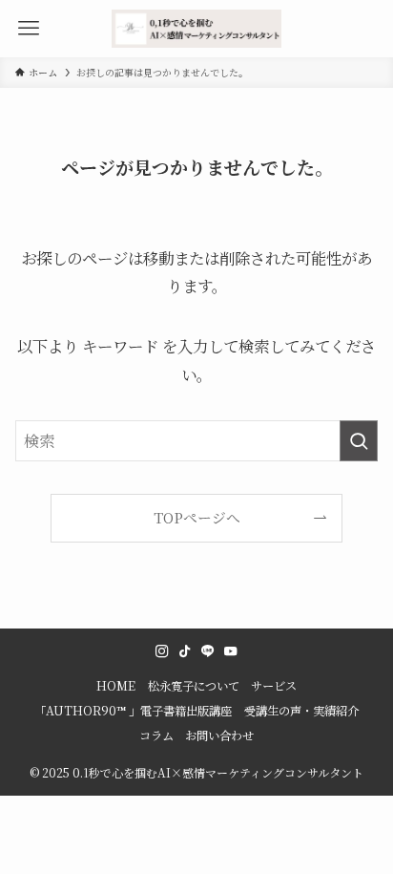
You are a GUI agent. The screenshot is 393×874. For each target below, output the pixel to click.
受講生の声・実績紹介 (301, 710)
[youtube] (230, 651)
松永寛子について (193, 685)
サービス (274, 685)
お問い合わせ (219, 735)
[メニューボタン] (28, 28)
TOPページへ (197, 517)
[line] (208, 651)
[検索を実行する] (359, 440)
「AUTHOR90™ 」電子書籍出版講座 (133, 710)
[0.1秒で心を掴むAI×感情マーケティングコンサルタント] (196, 28)
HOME (115, 685)
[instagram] (162, 651)
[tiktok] (185, 651)
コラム (156, 735)
